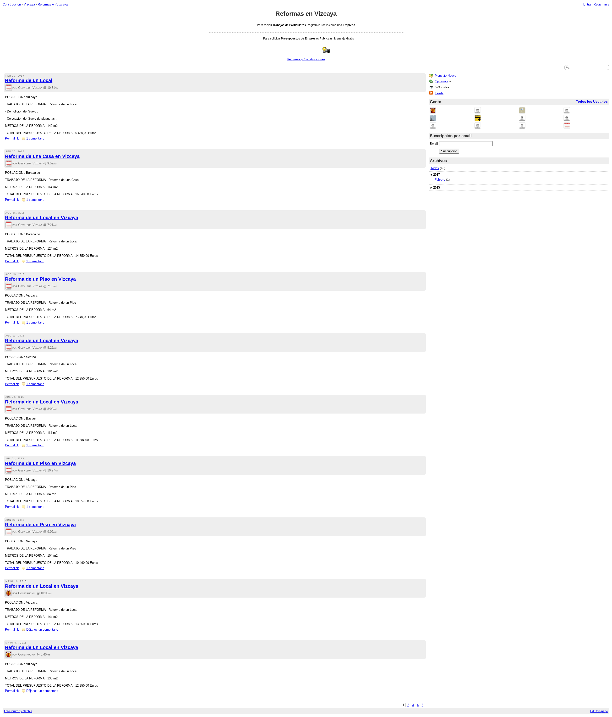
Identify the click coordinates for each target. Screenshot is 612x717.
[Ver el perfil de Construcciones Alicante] (477, 126)
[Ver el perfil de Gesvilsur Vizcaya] (8, 88)
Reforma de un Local (28, 80)
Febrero (440, 179)
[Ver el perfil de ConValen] (433, 126)
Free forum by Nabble (18, 711)
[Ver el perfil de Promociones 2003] (477, 118)
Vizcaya (29, 4)
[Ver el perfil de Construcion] (8, 593)
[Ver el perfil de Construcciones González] (566, 110)
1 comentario (35, 138)
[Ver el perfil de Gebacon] (522, 126)
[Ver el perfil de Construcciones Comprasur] (522, 110)
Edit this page (599, 711)
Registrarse (601, 4)
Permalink (12, 138)
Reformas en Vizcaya (53, 4)
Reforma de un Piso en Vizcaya (40, 279)
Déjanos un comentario (42, 629)
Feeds (439, 93)
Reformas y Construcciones (306, 59)
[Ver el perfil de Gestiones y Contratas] (433, 118)
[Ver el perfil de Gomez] (522, 118)
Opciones (441, 81)
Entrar (587, 4)
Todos (435, 168)
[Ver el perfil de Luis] (566, 118)
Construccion (12, 4)
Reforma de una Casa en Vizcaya (42, 156)
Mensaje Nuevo (445, 75)
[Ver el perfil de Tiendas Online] (477, 110)
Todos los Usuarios (592, 101)
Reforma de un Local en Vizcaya (41, 217)
